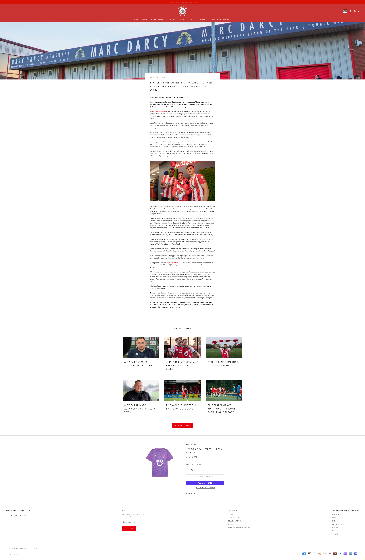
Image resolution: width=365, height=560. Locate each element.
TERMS (230, 524)
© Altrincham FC (14, 554)
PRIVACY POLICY (233, 518)
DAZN (334, 521)
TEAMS (144, 19)
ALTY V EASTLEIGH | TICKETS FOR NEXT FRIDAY (182, 2)
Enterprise (335, 514)
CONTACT (231, 514)
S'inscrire (128, 528)
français (33, 549)
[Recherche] (355, 11)
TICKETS (183, 19)
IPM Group (335, 527)
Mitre (334, 531)
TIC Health (335, 534)
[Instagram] (16, 515)
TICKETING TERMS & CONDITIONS (239, 527)
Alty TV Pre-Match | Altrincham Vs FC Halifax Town (140, 408)
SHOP (192, 19)
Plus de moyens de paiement (205, 487)
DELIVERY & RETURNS (235, 521)
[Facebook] (195, 464)
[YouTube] (20, 515)
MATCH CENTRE (157, 19)
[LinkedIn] (24, 515)
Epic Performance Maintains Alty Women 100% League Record (222, 408)
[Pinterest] (200, 464)
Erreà (334, 518)
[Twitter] (197, 464)
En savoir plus (190, 493)
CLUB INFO (171, 19)
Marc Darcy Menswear (158, 111)
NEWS (136, 19)
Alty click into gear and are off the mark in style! (182, 365)
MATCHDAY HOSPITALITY (221, 19)
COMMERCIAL (203, 19)
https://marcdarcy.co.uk (174, 263)
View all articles (182, 425)
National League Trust (339, 524)
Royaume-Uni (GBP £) (16, 549)
